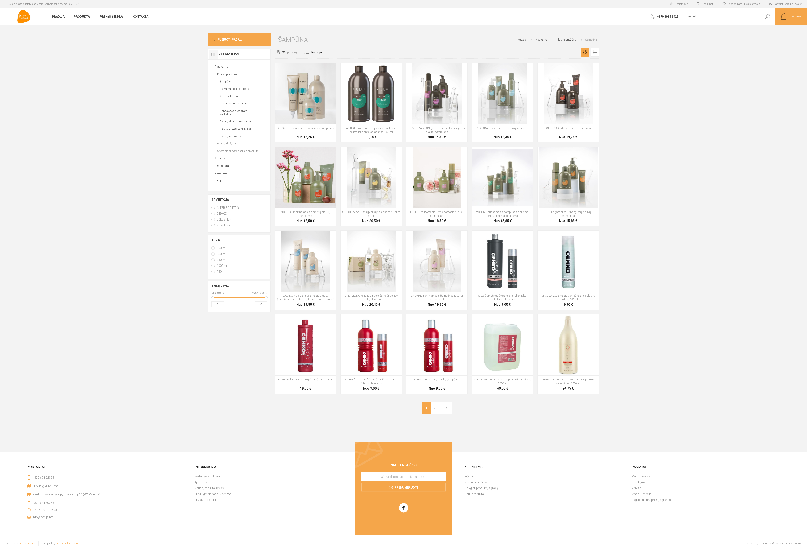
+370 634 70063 (43, 502)
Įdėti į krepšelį (301, 129)
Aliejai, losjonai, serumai (234, 103)
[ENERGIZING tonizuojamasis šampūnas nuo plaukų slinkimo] (371, 270)
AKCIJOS (220, 181)
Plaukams (221, 66)
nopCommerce (27, 543)
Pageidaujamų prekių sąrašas (651, 500)
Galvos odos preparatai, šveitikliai (234, 112)
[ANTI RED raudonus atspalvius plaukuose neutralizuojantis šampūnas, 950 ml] (371, 102)
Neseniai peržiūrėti (476, 482)
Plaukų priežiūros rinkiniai (235, 128)
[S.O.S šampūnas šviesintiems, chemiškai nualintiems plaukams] (502, 270)
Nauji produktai (474, 494)
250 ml (221, 259)
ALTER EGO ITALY (228, 207)
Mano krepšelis (641, 494)
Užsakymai (639, 482)
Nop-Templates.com (67, 543)
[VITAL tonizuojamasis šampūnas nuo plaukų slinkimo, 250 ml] (568, 270)
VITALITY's (224, 225)
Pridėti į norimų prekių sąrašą (321, 129)
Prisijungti (708, 4)
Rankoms (221, 173)
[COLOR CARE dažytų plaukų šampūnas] (568, 102)
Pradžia (521, 39)
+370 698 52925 (43, 477)
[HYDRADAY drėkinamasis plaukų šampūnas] (502, 102)
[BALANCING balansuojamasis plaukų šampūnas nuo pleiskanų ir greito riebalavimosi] (305, 270)
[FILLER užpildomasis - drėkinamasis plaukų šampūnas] (436, 186)
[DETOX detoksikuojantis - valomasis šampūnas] (305, 102)
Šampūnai (226, 81)
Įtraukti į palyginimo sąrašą (330, 129)
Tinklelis (585, 52)
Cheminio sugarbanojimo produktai (238, 150)
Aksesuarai (222, 166)
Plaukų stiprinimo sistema (235, 121)
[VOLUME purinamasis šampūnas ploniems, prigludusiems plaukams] (502, 186)
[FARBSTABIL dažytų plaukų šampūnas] (436, 353)
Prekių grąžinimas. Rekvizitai (213, 494)
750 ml (221, 271)
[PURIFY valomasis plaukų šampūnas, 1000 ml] (305, 353)
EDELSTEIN (224, 219)
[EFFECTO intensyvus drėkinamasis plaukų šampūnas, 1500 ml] (568, 353)
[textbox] (721, 16)
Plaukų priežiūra (227, 74)
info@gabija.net (43, 517)
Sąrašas (595, 52)
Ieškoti (767, 16)
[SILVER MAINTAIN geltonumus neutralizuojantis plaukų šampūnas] (436, 102)
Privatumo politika (206, 500)
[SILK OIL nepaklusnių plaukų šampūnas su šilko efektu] (371, 186)
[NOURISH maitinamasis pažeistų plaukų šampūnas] (305, 186)
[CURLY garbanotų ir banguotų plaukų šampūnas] (568, 186)
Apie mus (200, 482)
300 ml (221, 248)
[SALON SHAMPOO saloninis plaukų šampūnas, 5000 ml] (502, 353)
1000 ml (222, 265)
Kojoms (220, 158)
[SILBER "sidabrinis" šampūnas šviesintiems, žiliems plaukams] (371, 353)
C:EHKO (222, 213)
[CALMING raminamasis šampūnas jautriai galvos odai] (436, 270)
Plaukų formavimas (231, 136)
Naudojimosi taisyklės (209, 488)
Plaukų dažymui (226, 143)
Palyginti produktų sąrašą (788, 4)
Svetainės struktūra (207, 476)
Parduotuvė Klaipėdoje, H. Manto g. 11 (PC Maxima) (66, 494)
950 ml (221, 254)
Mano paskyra (641, 476)
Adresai (637, 488)
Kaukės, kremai (229, 96)
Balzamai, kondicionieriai (235, 88)
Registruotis (681, 4)
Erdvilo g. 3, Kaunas (45, 486)
